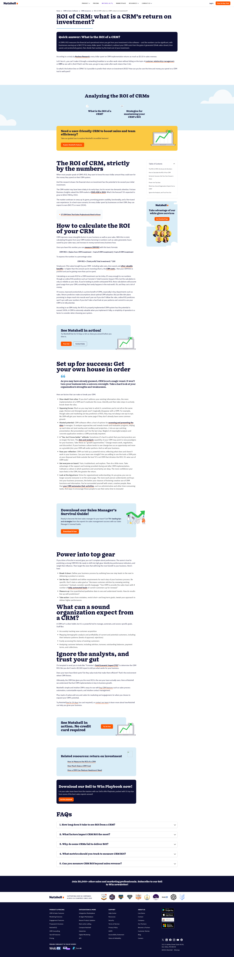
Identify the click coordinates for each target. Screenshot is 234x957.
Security (111, 920)
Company (141, 920)
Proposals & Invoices (56, 924)
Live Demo (141, 913)
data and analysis (86, 440)
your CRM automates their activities (78, 486)
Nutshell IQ (53, 927)
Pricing (51, 938)
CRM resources (86, 11)
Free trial (66, 344)
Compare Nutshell (85, 927)
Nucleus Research (82, 56)
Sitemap (177, 950)
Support (111, 910)
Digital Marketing (84, 935)
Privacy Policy (113, 927)
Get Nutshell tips (162, 219)
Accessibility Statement (116, 935)
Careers (140, 938)
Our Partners (142, 924)
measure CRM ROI (92, 247)
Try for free (107, 726)
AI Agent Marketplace (86, 917)
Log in (211, 3)
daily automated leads (77, 587)
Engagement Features (56, 920)
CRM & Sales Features (56, 913)
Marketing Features (55, 917)
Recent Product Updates (87, 920)
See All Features (54, 935)
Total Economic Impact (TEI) (106, 665)
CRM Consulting (54, 931)
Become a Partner (144, 927)
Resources (111, 917)
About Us (141, 910)
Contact (140, 917)
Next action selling (85, 924)
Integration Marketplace (87, 913)
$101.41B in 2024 (98, 192)
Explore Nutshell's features (72, 145)
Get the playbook (66, 799)
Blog (139, 935)
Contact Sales (80, 344)
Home (58, 11)
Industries (82, 931)
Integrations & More (87, 910)
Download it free (70, 531)
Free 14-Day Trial (223, 3)
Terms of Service (113, 924)
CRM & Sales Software (70, 11)
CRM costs (110, 268)
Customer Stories (144, 931)
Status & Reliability (114, 938)
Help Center (112, 913)
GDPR (110, 931)
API (80, 938)
